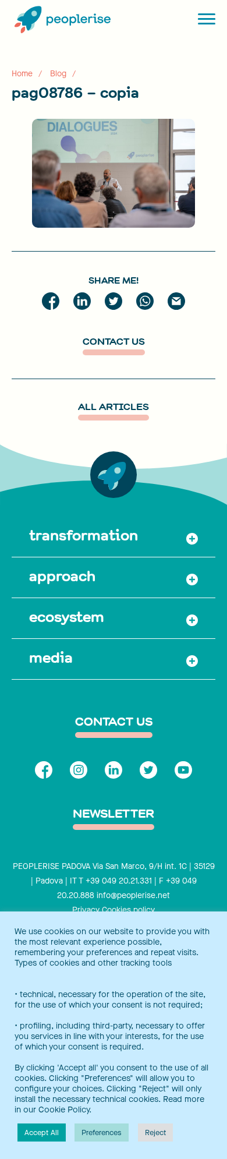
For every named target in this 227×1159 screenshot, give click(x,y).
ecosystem (66, 616)
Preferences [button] (101, 1132)
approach (62, 576)
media (51, 657)
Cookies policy (128, 910)
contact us (113, 722)
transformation (83, 535)
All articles (113, 408)
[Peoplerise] (61, 20)
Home (22, 73)
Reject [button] (155, 1132)
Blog (58, 73)
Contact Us (114, 342)
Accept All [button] (41, 1132)
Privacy (86, 910)
